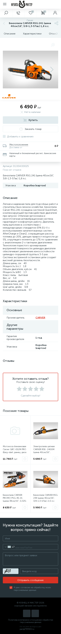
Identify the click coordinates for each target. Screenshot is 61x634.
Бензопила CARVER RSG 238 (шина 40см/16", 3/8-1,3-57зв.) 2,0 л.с (45, 498)
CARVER (40, 317)
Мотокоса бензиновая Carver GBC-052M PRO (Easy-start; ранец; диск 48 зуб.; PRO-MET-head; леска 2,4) (15, 452)
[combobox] (8, 547)
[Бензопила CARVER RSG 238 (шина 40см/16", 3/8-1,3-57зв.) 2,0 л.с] (45, 479)
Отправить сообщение (30, 580)
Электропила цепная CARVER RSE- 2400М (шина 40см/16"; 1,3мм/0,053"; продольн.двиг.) (44, 452)
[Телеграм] (35, 613)
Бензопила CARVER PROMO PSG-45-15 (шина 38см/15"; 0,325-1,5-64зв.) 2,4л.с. (15, 499)
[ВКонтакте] (26, 613)
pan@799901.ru (27, 629)
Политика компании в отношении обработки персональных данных (30, 621)
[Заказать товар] (25, 458)
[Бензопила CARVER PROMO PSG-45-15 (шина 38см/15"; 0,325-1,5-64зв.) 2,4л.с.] (15, 479)
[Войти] (55, 13)
